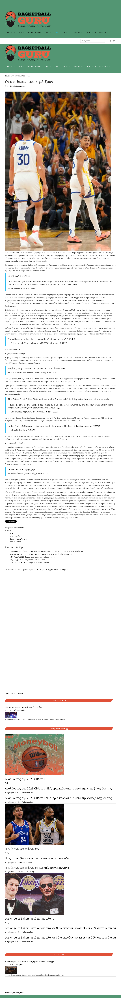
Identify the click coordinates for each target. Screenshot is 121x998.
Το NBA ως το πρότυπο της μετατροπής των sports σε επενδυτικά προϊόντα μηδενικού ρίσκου (46, 551)
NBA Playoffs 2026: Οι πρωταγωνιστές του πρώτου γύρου (32, 557)
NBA (56, 32)
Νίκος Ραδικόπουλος (17, 86)
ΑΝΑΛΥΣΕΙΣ (11, 32)
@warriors (27, 281)
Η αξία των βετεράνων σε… (22, 849)
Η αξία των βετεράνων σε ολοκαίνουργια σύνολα (37, 858)
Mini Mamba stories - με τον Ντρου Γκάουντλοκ (23, 707)
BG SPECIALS (91, 32)
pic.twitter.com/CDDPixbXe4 (63, 284)
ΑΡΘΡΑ (21, 32)
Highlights (10, 792)
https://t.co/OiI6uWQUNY (20, 407)
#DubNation (43, 284)
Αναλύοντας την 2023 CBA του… (26, 779)
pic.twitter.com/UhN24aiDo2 (51, 368)
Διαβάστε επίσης (59, 728)
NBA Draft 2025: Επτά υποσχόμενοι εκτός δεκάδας (29, 563)
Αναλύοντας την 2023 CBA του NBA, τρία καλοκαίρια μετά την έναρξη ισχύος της (41, 554)
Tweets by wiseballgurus (14, 992)
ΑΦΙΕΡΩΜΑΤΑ (104, 32)
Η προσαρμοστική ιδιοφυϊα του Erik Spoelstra (27, 560)
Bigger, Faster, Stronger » (57, 569)
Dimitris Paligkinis (16, 964)
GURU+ (49, 32)
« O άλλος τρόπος (40, 569)
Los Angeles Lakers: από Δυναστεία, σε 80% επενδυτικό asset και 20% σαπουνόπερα (60, 928)
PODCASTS (66, 32)
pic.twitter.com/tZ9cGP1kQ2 (46, 407)
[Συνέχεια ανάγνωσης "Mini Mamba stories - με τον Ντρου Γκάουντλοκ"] (60, 715)
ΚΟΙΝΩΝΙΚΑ (78, 32)
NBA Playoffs (15, 536)
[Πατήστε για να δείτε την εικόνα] (60, 171)
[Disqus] (60, 600)
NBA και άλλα (18, 528)
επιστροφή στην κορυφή (14, 693)
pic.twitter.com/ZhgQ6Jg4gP (21, 469)
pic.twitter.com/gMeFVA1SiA (86, 426)
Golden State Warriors (18, 539)
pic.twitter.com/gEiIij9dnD (63, 339)
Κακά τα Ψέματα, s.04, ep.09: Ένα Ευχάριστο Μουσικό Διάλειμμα (29, 961)
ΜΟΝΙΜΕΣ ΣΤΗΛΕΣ (34, 32)
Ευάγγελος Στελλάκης (17, 710)
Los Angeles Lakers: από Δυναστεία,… (29, 918)
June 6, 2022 (29, 288)
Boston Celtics (15, 542)
